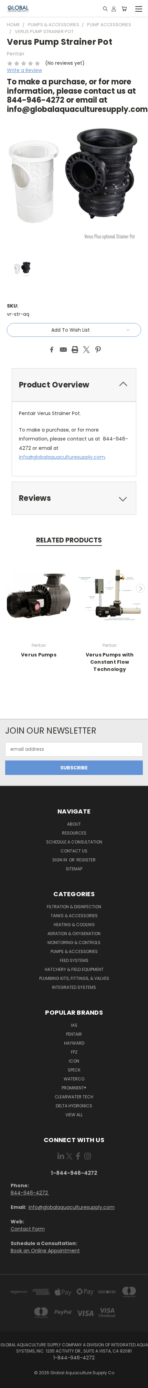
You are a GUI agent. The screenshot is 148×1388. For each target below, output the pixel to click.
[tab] (74, 385)
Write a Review (24, 70)
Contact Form (28, 1228)
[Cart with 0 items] (124, 8)
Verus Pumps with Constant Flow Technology (110, 662)
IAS (74, 1025)
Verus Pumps (38, 654)
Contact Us (74, 851)
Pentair (74, 1034)
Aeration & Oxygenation (74, 933)
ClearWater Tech (74, 1097)
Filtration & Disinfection (74, 907)
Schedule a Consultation (74, 842)
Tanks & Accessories (74, 916)
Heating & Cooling (74, 925)
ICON (74, 1061)
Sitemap (74, 869)
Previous (7, 588)
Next (140, 588)
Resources (74, 833)
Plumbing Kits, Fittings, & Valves (74, 978)
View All (74, 1115)
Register (86, 860)
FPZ (74, 1052)
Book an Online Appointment (45, 1250)
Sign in (60, 860)
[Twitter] (86, 349)
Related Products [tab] (69, 540)
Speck (74, 1070)
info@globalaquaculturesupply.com (72, 1207)
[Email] (63, 349)
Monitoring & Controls (74, 942)
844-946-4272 (30, 1192)
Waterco (74, 1079)
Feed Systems (74, 960)
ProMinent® (74, 1088)
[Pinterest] (98, 349)
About (74, 824)
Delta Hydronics (74, 1106)
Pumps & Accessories (74, 951)
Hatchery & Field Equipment (74, 969)
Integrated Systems (74, 987)
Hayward (74, 1043)
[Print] (75, 349)
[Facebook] (51, 349)
